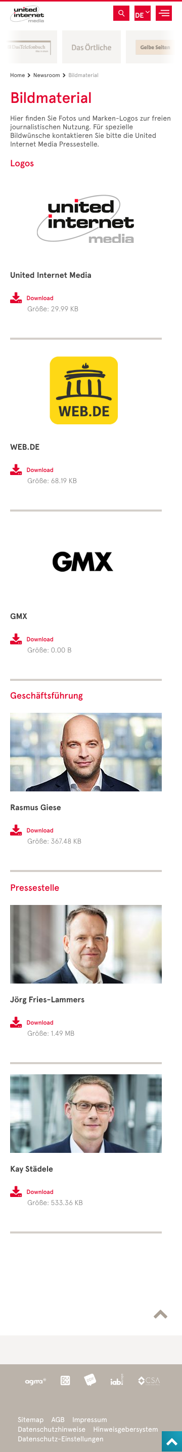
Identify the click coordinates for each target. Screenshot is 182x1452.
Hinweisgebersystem (125, 1429)
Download (40, 298)
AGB (58, 1419)
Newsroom (49, 75)
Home (20, 75)
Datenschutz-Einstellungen (61, 1439)
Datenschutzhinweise (51, 1429)
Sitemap (30, 1419)
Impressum (89, 1419)
